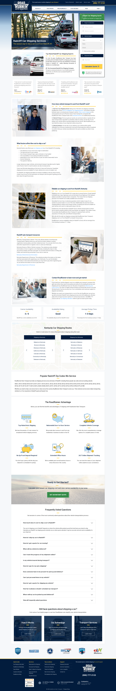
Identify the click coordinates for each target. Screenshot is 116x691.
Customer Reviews (17, 671)
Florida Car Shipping (49, 666)
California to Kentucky (39, 350)
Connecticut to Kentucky (39, 356)
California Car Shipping (50, 664)
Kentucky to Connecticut (76, 356)
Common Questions (64, 666)
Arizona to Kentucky (39, 345)
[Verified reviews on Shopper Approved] (29, 683)
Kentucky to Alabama (76, 342)
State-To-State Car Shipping (35, 669)
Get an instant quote (58, 495)
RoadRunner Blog (17, 674)
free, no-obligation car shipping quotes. (73, 110)
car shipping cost (38, 148)
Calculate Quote (91, 66)
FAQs (86, 8)
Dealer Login (79, 2)
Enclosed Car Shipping (34, 666)
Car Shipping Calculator (18, 664)
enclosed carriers (77, 115)
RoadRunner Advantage (18, 666)
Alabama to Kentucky (39, 342)
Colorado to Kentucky (39, 353)
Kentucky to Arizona (76, 345)
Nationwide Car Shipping (34, 664)
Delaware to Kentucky (39, 359)
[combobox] (92, 27)
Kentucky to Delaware (76, 359)
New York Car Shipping (50, 671)
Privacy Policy (66, 689)
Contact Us (62, 671)
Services (37, 8)
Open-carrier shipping (84, 112)
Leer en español (64, 669)
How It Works (50, 8)
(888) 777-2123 (99, 3)
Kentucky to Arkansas (76, 348)
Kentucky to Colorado (76, 353)
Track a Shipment (69, 2)
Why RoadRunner (61, 8)
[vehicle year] (92, 40)
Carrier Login (87, 2)
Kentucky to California (76, 350)
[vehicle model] (92, 47)
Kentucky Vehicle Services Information (27, 255)
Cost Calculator (74, 8)
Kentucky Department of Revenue (26, 265)
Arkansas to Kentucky (39, 348)
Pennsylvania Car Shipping (51, 674)
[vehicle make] (92, 44)
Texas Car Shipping (49, 669)
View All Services (33, 675)
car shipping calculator (66, 298)
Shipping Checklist (64, 664)
